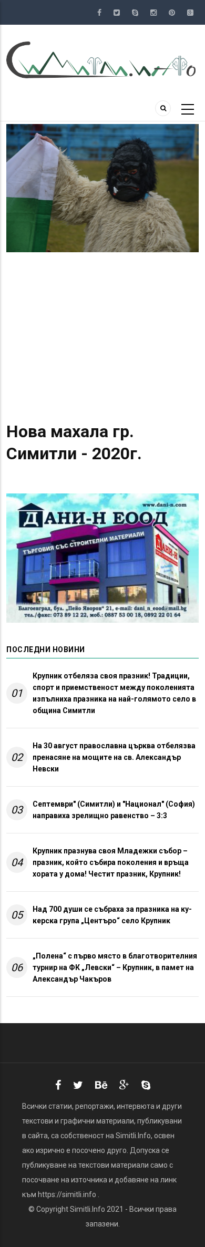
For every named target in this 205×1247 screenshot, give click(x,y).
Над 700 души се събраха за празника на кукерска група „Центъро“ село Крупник (112, 915)
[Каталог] (102, 59)
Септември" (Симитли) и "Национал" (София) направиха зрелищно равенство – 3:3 (114, 810)
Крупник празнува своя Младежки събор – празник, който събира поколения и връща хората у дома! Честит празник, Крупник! (111, 862)
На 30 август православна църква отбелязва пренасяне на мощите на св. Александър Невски (114, 757)
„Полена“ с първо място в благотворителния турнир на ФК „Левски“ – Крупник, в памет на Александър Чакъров (115, 967)
